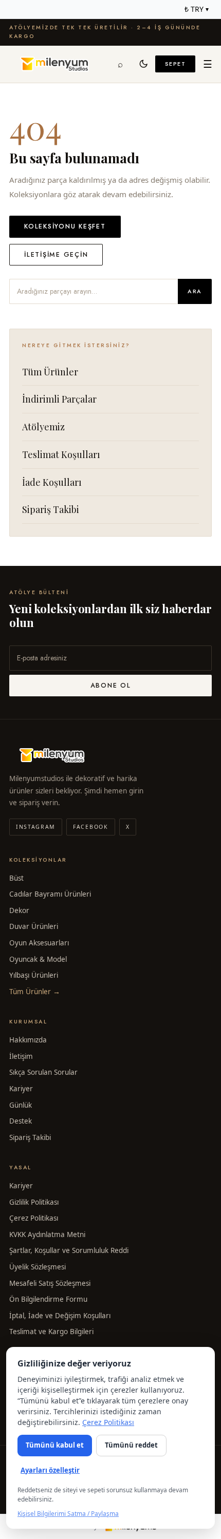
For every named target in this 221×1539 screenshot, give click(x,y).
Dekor (19, 910)
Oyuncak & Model (38, 959)
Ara (195, 291)
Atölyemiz (43, 427)
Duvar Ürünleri (33, 926)
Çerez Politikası (33, 1218)
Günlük (20, 1105)
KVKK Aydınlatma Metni (47, 1234)
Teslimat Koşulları (61, 454)
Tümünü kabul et (55, 1445)
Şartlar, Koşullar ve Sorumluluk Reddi (68, 1250)
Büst (16, 878)
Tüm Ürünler (50, 372)
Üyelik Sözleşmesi (37, 1266)
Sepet (175, 64)
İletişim (21, 1056)
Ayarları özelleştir (50, 1470)
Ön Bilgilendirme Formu (48, 1299)
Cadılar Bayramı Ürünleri (50, 894)
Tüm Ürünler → (34, 991)
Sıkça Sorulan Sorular (43, 1072)
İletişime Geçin (56, 254)
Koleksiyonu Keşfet (65, 226)
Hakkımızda (28, 1039)
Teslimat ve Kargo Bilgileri (51, 1331)
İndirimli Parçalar (59, 399)
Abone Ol (110, 685)
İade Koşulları (52, 482)
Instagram (36, 826)
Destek (20, 1121)
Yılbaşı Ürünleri (33, 975)
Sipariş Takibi (50, 509)
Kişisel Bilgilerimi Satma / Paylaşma (68, 1513)
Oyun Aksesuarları (39, 942)
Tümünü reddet (131, 1445)
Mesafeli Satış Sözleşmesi (49, 1283)
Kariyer (21, 1088)
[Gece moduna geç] (144, 64)
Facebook (90, 826)
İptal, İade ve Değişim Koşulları (59, 1315)
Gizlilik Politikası (34, 1202)
